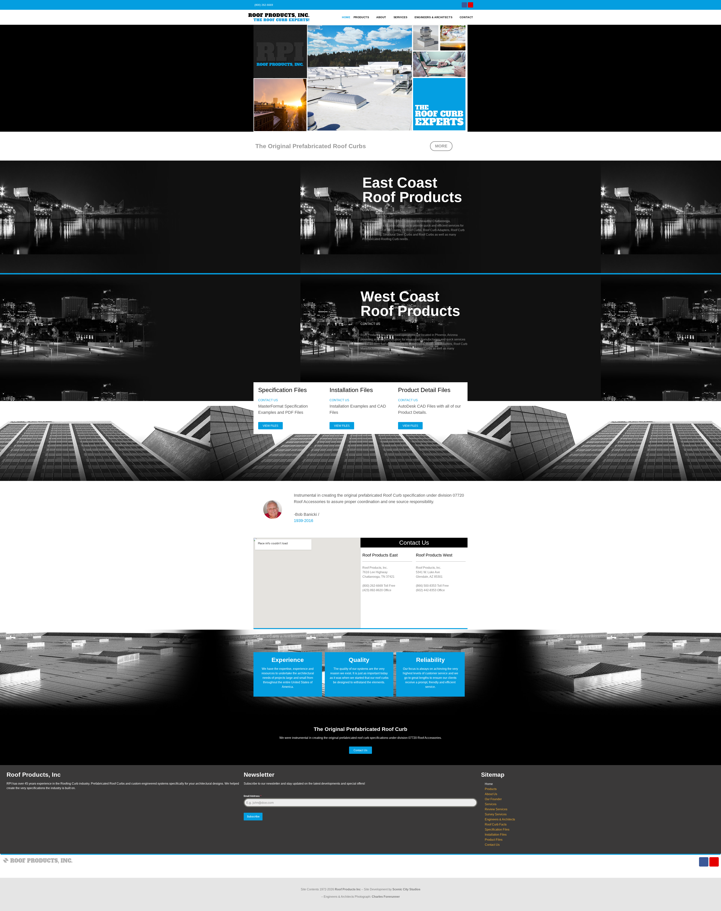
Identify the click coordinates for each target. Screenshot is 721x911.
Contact (466, 17)
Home (346, 17)
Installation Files (496, 834)
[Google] (470, 5)
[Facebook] (464, 5)
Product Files (493, 839)
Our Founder (493, 799)
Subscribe (253, 816)
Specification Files (497, 829)
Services (400, 17)
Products (361, 17)
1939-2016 (303, 520)
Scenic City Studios (406, 889)
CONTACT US (372, 210)
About (381, 17)
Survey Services (496, 814)
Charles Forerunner (386, 896)
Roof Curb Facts (496, 824)
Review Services (496, 809)
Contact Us (492, 844)
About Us (491, 794)
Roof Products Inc (348, 889)
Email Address (253, 796)
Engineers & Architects (433, 17)
